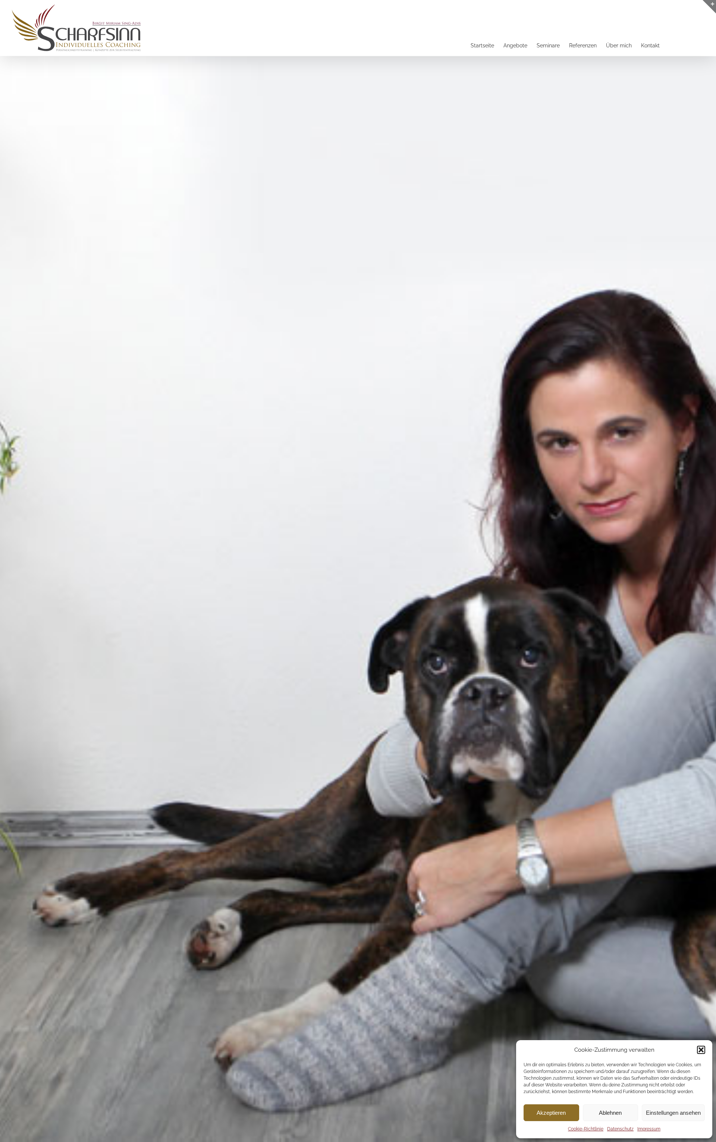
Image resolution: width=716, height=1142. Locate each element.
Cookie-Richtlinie (585, 1129)
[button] (701, 1050)
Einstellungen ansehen (673, 1113)
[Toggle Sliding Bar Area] (709, 6)
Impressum (648, 1129)
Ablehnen (610, 1113)
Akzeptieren (551, 1113)
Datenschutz (620, 1129)
